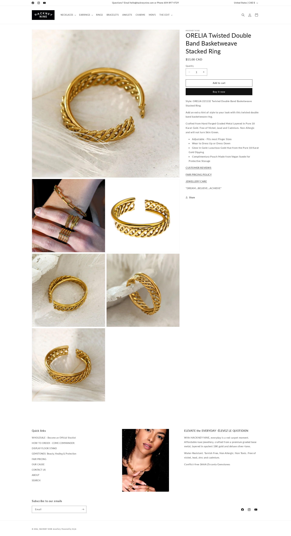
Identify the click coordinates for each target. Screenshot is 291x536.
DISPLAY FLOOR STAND (44, 448)
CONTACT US (39, 469)
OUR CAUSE (38, 464)
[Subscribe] (83, 509)
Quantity (190, 66)
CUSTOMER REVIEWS (198, 167)
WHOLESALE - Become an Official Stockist (54, 437)
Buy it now (219, 91)
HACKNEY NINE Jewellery (50, 529)
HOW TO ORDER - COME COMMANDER (53, 443)
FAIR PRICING (39, 459)
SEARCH (36, 480)
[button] (68, 15)
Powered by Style (69, 529)
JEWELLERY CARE (196, 181)
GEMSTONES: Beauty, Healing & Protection (54, 453)
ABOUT (35, 475)
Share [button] (192, 197)
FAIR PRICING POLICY (199, 174)
